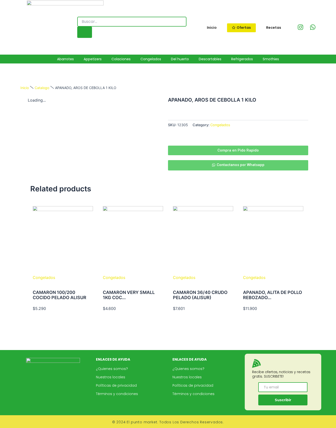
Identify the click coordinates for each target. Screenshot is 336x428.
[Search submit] (84, 32)
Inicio (24, 88)
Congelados (220, 125)
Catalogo (42, 88)
